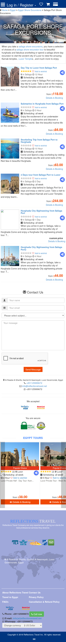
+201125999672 (34, 382)
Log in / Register (20, 5)
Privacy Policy (36, 597)
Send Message (33, 369)
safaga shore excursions (31, 46)
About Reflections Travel (15, 592)
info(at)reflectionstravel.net (27, 618)
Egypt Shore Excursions (30, 10)
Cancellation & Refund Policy (44, 601)
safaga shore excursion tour (30, 49)
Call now (37, 614)
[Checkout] (55, 4)
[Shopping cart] (48, 4)
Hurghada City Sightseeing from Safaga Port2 (41, 248)
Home (5, 10)
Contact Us (35, 592)
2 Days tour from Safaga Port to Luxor (40, 174)
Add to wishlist (41, 71)
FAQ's (5, 601)
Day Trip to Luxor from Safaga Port (39, 67)
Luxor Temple (25, 58)
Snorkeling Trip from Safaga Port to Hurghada (39, 140)
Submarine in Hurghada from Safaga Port (42, 103)
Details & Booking (54, 97)
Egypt (13, 10)
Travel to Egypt (10, 597)
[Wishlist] (41, 4)
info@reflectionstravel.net (34, 386)
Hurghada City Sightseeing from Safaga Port (41, 212)
